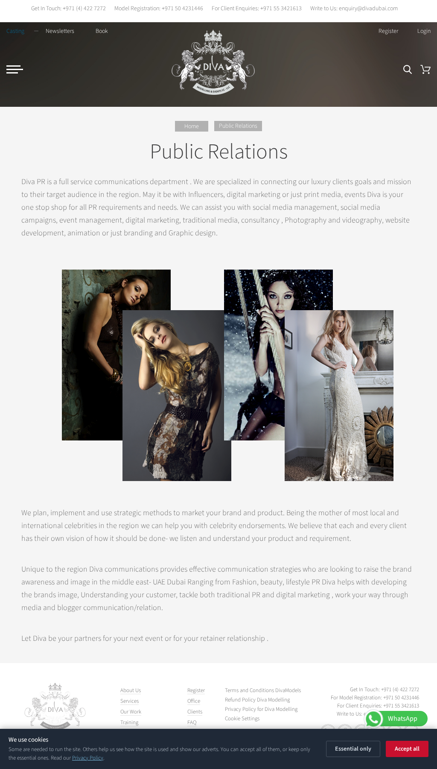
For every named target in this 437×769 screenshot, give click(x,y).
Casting (15, 31)
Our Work (130, 712)
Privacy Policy (87, 758)
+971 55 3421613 (281, 8)
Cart (425, 69)
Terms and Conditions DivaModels (263, 690)
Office (193, 701)
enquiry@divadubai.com (368, 8)
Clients (194, 712)
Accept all (407, 749)
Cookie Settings (242, 718)
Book (102, 31)
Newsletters (60, 31)
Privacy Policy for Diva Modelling (261, 709)
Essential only (353, 749)
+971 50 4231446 (182, 8)
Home (191, 126)
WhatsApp (402, 718)
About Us (130, 690)
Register (388, 31)
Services (129, 701)
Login (424, 31)
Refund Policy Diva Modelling (257, 700)
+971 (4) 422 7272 (84, 8)
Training (129, 722)
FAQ (191, 722)
